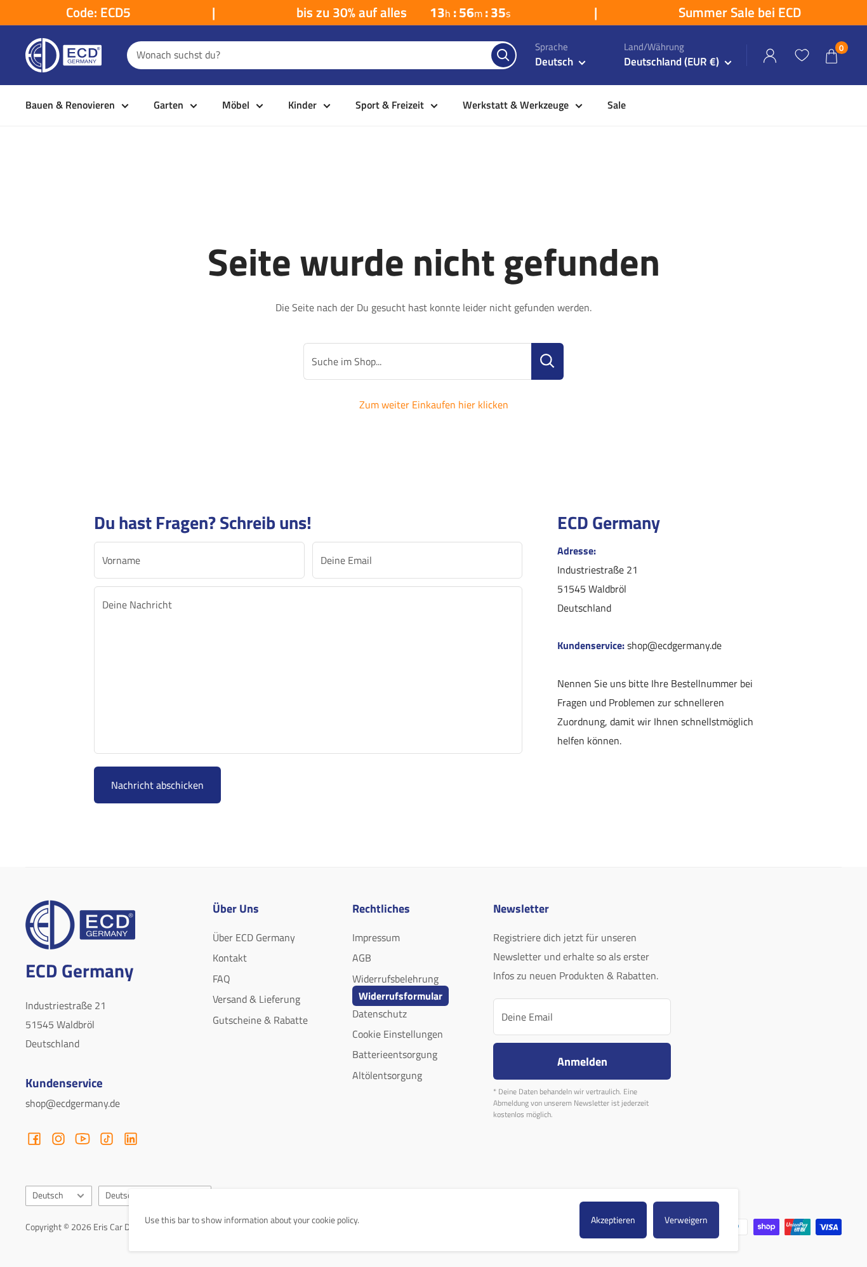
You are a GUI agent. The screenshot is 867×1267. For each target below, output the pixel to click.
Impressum (376, 937)
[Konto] (769, 55)
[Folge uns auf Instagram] (58, 1139)
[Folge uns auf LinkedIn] (131, 1139)
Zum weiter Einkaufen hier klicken (433, 404)
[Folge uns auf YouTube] (82, 1139)
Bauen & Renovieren (70, 104)
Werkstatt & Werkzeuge (516, 104)
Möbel (235, 104)
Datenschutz (379, 1013)
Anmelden (582, 1061)
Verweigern (686, 1219)
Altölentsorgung (387, 1075)
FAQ (221, 978)
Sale (616, 104)
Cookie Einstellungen (397, 1034)
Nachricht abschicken (157, 785)
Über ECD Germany (254, 937)
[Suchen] (503, 55)
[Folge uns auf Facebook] (34, 1139)
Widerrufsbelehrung (395, 978)
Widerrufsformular (400, 995)
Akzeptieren (613, 1219)
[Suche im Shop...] (547, 361)
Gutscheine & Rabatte (260, 1020)
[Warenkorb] (831, 55)
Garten (168, 104)
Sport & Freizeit (389, 104)
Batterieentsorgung (394, 1054)
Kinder (302, 104)
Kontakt (230, 957)
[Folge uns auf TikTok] (107, 1139)
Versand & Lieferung (256, 999)
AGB (361, 957)
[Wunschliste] (801, 55)
